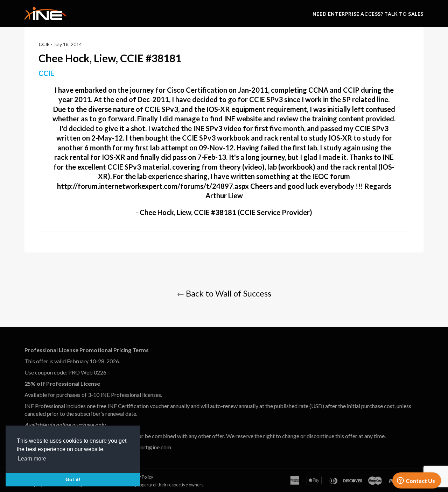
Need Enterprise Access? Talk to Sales (368, 14)
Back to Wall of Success (227, 293)
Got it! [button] (72, 479)
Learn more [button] (32, 459)
